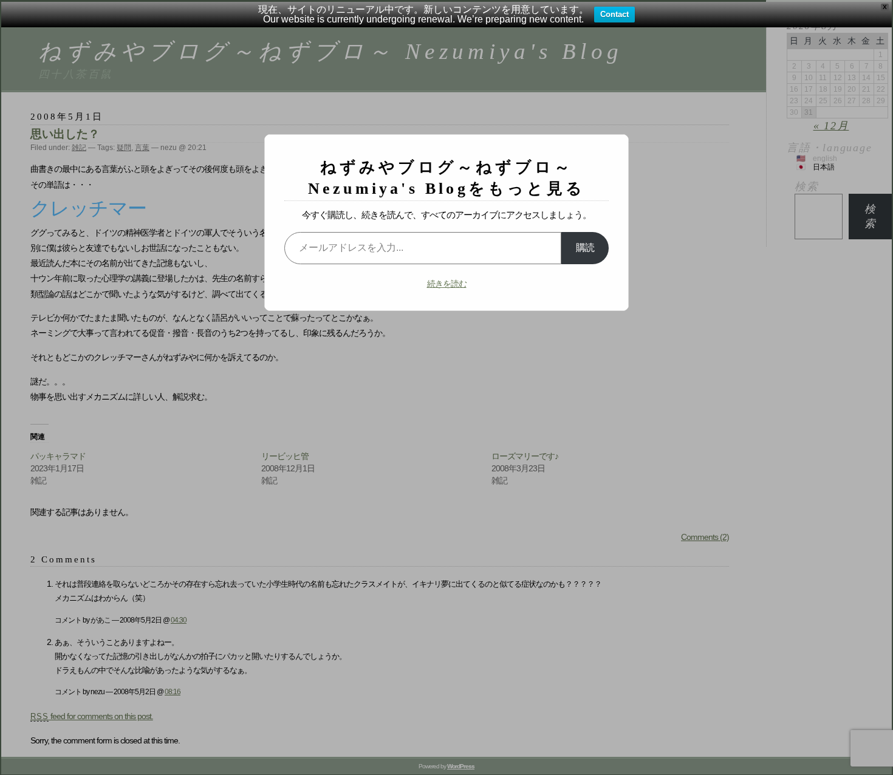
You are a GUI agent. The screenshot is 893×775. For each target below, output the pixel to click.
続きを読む (447, 283)
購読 (585, 247)
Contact (614, 14)
